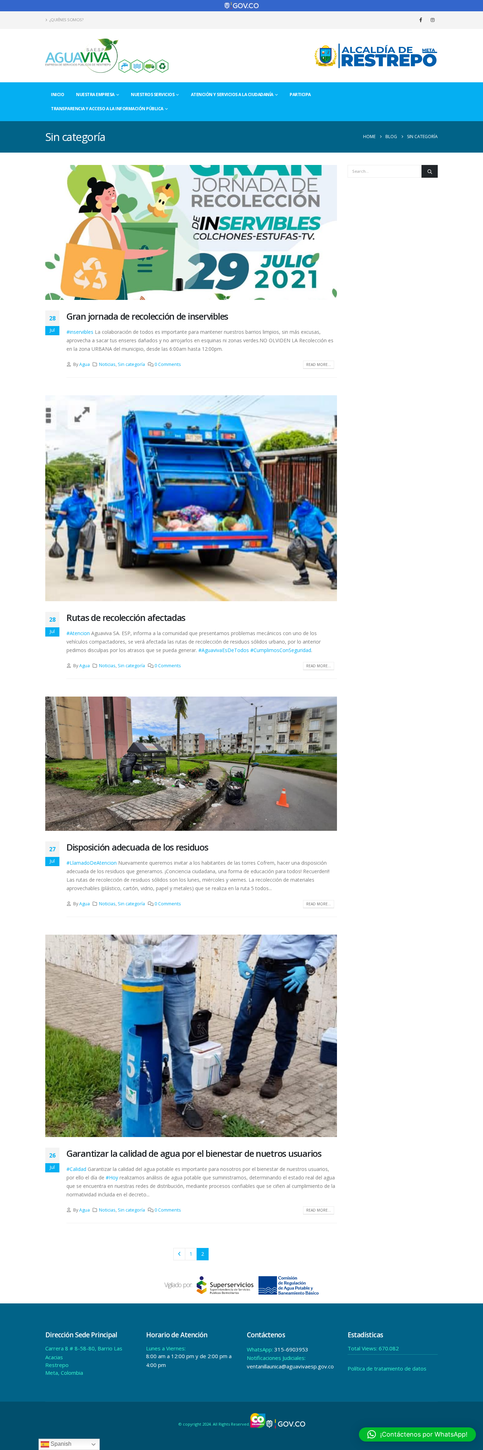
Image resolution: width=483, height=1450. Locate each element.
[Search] (429, 171)
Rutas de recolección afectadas (125, 617)
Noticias (107, 364)
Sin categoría (131, 364)
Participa (300, 94)
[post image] (191, 232)
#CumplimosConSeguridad (280, 650)
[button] (417, 1434)
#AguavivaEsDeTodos (223, 650)
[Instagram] (432, 20)
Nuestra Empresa (95, 94)
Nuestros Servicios (152, 94)
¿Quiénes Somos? (66, 19)
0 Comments (168, 364)
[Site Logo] (107, 56)
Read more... (318, 364)
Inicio (57, 94)
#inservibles (79, 332)
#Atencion (78, 633)
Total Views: (363, 1348)
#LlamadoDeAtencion (91, 862)
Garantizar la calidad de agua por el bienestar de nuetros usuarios (193, 1153)
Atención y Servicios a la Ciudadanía (232, 94)
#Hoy (112, 1177)
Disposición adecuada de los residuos (137, 847)
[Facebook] (421, 20)
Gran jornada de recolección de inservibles (147, 316)
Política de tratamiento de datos (387, 1368)
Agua (84, 364)
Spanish (60, 1444)
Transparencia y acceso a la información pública (107, 109)
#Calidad (76, 1169)
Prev (179, 1254)
